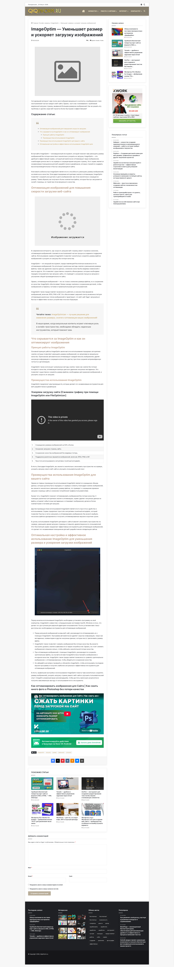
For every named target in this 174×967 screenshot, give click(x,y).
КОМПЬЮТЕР (135, 11)
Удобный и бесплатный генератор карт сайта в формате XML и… (132, 43)
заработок (101, 930)
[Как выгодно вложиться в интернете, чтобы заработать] (62, 936)
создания (92, 940)
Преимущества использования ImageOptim (58, 138)
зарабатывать (94, 927)
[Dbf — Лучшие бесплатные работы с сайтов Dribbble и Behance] (81, 923)
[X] (58, 761)
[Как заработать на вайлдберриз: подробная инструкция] (72, 930)
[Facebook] (53, 761)
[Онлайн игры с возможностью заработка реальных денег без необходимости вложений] (72, 917)
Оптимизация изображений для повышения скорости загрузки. (63, 129)
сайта (98, 937)
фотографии (110, 940)
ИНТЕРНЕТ (123, 11)
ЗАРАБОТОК (92, 11)
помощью (100, 933)
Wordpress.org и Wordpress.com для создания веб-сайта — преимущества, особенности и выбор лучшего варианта (92, 821)
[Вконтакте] (67, 761)
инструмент (110, 930)
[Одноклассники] (72, 761)
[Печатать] (82, 761)
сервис (105, 937)
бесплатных (93, 920)
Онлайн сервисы (44, 23)
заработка (93, 930)
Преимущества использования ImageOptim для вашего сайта (62, 141)
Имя (30, 867)
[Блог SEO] (44, 11)
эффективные (94, 944)
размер (54, 752)
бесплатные (93, 916)
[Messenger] (77, 761)
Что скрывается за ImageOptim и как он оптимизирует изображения (65, 132)
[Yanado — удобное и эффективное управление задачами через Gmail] (67, 783)
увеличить (101, 940)
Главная (35, 23)
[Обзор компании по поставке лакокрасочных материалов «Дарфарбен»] (117, 31)
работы (92, 937)
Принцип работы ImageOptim (53, 135)
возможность (103, 920)
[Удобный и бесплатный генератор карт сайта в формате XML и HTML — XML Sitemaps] (42, 783)
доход (107, 923)
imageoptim (41, 752)
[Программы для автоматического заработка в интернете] (62, 917)
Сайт (70, 876)
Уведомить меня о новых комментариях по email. (46, 885)
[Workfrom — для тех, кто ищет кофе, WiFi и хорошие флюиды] (67, 809)
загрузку (48, 752)
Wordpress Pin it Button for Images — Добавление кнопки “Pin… (133, 74)
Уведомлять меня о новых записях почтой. (44, 889)
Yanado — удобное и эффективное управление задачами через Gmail (65, 794)
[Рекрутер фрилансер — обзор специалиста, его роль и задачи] (62, 930)
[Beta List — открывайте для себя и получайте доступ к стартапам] (81, 917)
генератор (93, 923)
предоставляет (110, 933)
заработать (104, 927)
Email (30, 876)
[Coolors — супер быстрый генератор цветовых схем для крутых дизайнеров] (62, 922)
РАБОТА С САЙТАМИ (108, 11)
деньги (100, 923)
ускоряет (68, 752)
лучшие (92, 933)
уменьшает (61, 752)
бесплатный (103, 916)
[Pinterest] (63, 761)
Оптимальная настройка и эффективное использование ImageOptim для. (66, 144)
